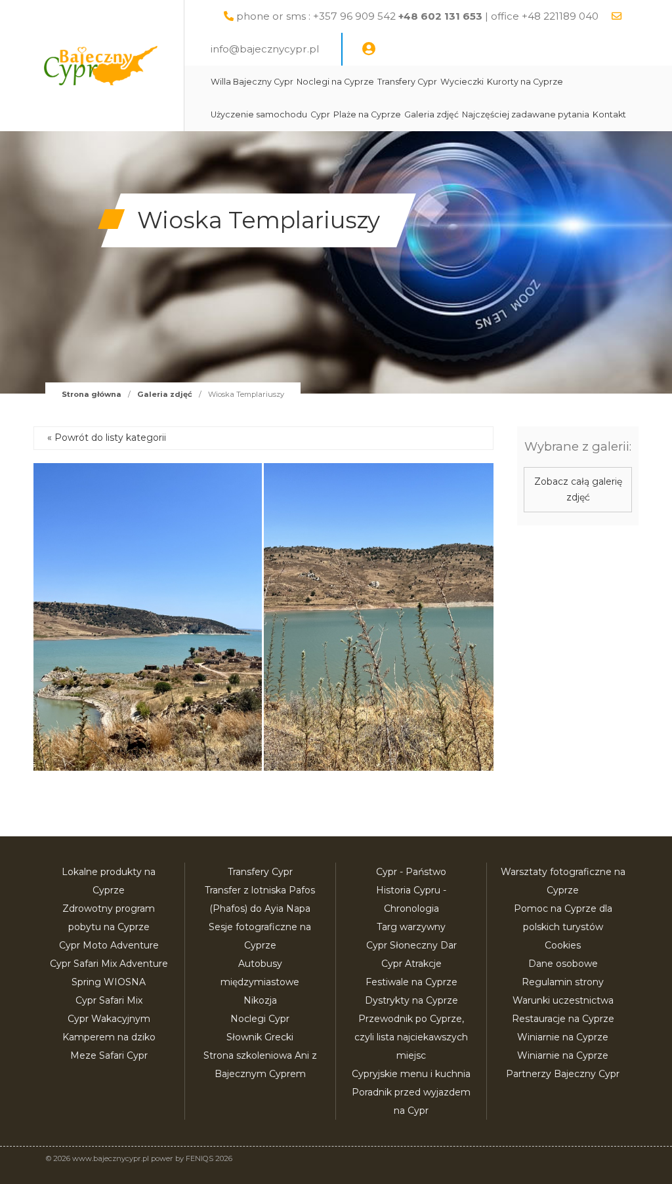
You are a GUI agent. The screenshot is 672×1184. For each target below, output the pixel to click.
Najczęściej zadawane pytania (525, 114)
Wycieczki (462, 82)
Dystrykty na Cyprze (411, 1000)
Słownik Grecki (259, 1037)
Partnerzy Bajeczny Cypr (563, 1074)
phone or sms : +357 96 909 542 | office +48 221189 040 (417, 16)
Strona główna (91, 394)
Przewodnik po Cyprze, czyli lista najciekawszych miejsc (411, 1037)
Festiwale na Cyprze (411, 982)
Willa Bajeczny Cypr (252, 82)
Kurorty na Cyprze (525, 82)
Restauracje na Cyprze (563, 1019)
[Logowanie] (368, 49)
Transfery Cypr (407, 82)
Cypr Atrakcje (411, 964)
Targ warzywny (411, 927)
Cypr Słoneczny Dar (411, 945)
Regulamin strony (563, 982)
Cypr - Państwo (411, 872)
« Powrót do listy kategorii (106, 437)
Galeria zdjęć (431, 114)
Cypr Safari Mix (108, 1000)
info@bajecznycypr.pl (265, 49)
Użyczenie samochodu (259, 114)
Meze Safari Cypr (109, 1055)
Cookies (563, 945)
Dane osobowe (563, 964)
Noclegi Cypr (259, 1019)
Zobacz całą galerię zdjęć (578, 489)
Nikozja (260, 1000)
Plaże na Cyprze (367, 114)
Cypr (320, 114)
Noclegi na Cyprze (335, 82)
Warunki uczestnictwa (563, 1000)
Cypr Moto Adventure (109, 945)
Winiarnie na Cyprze (562, 1037)
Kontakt (609, 114)
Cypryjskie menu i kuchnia (411, 1074)
